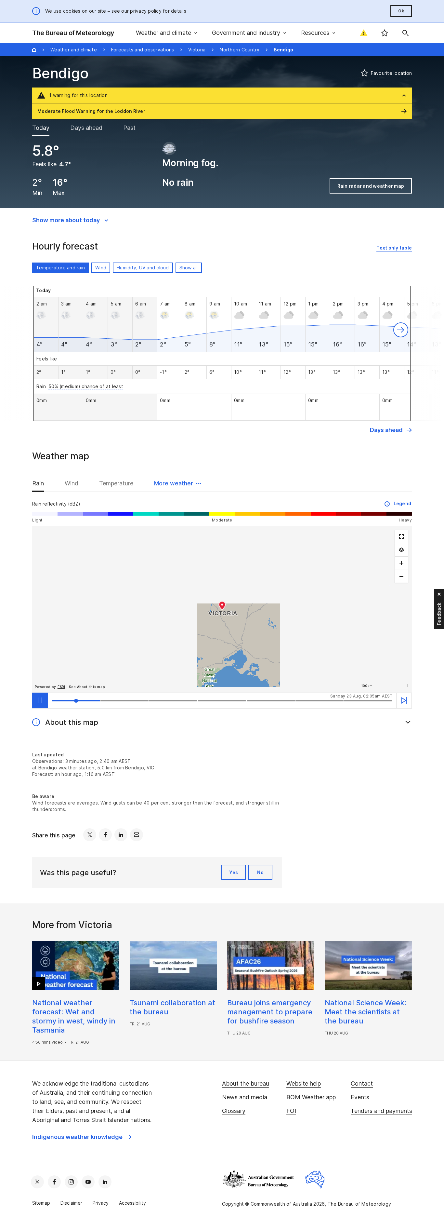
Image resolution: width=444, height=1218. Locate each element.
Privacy (101, 1203)
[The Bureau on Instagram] (71, 1181)
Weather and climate (73, 49)
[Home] (34, 50)
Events (360, 1097)
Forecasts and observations (142, 49)
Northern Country (239, 49)
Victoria (196, 49)
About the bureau (245, 1083)
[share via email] (136, 834)
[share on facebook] (105, 834)
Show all (188, 267)
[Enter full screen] (401, 536)
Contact (362, 1083)
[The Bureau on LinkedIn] (104, 1181)
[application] (222, 609)
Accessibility (132, 1203)
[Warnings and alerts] (363, 32)
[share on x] (89, 834)
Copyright (233, 1204)
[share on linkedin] (120, 834)
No (260, 872)
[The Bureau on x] (37, 1181)
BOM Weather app (311, 1097)
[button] (400, 329)
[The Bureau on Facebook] (54, 1181)
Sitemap (41, 1203)
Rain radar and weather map (370, 186)
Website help (303, 1083)
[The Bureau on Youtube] (88, 1181)
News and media (244, 1097)
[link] (394, 248)
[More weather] (401, 549)
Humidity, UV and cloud (143, 267)
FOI (291, 1110)
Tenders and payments (381, 1110)
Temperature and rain (60, 267)
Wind (100, 267)
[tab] (46, 127)
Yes (233, 872)
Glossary (233, 1110)
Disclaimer (71, 1203)
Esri (61, 687)
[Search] (405, 32)
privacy (138, 11)
